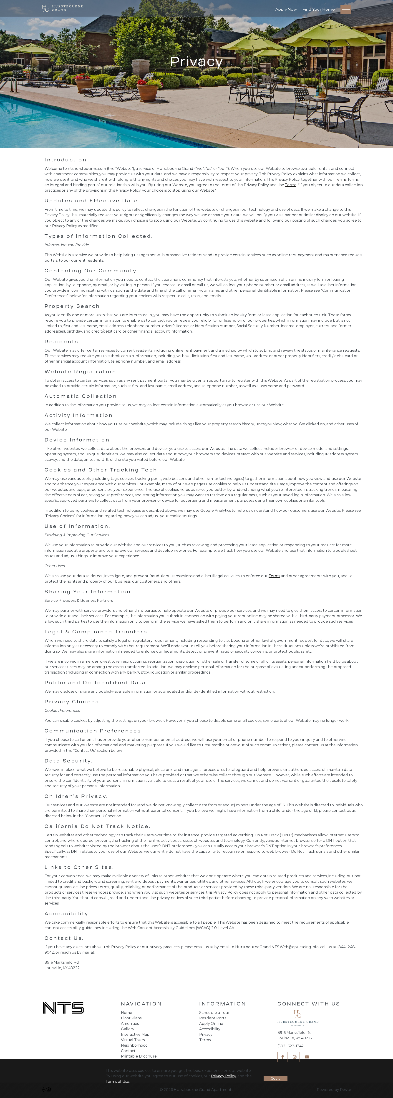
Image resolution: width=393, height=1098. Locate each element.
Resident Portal (213, 1018)
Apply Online (211, 1023)
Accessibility (209, 1029)
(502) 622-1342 (290, 1046)
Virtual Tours (133, 1040)
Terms (340, 179)
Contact (128, 1051)
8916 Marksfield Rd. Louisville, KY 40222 (295, 1035)
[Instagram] (295, 1057)
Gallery (127, 1029)
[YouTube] (307, 1057)
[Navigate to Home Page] (62, 8)
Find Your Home (318, 9)
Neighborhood (134, 1045)
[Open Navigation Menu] (345, 9)
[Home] (297, 1019)
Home (126, 1012)
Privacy (205, 1034)
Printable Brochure (139, 1056)
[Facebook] (282, 1057)
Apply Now (286, 9)
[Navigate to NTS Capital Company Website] (63, 1008)
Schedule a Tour (214, 1012)
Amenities (130, 1023)
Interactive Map (135, 1034)
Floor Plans (131, 1018)
